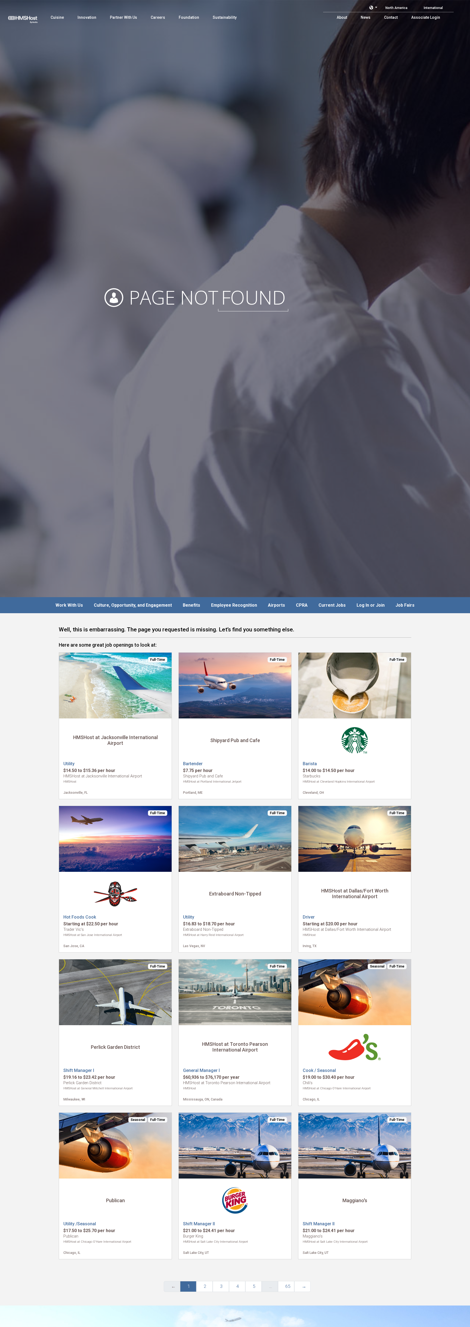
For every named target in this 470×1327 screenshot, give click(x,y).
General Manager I (201, 1070)
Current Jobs (332, 605)
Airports (276, 605)
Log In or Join (371, 605)
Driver (309, 917)
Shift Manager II (199, 1223)
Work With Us (69, 605)
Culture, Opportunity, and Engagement (133, 605)
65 (287, 1286)
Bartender (193, 763)
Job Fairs (405, 605)
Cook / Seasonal (319, 1070)
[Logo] (28, 16)
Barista (310, 763)
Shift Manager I (78, 1070)
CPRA (302, 605)
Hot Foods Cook (79, 917)
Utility (69, 763)
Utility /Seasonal (79, 1223)
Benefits (191, 605)
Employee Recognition (234, 605)
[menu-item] (57, 17)
